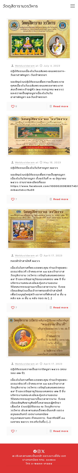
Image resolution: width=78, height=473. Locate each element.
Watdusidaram (25, 66)
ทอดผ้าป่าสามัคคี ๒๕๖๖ (25, 261)
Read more (60, 106)
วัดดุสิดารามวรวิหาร (20, 6)
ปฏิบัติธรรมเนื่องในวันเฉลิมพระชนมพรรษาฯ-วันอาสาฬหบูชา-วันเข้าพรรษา (38, 73)
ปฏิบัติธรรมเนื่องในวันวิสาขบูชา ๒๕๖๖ (34, 168)
